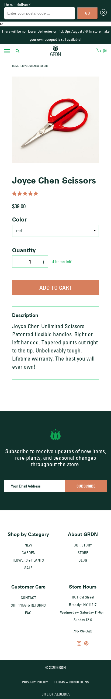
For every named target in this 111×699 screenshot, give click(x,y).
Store (83, 552)
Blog (82, 560)
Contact (28, 597)
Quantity (24, 250)
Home (15, 66)
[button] (25, 193)
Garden (28, 552)
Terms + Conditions (71, 682)
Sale (28, 567)
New (28, 545)
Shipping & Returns (28, 605)
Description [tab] (25, 315)
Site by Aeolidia (55, 694)
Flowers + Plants (28, 560)
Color (19, 219)
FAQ (28, 612)
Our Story (83, 545)
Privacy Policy (35, 682)
